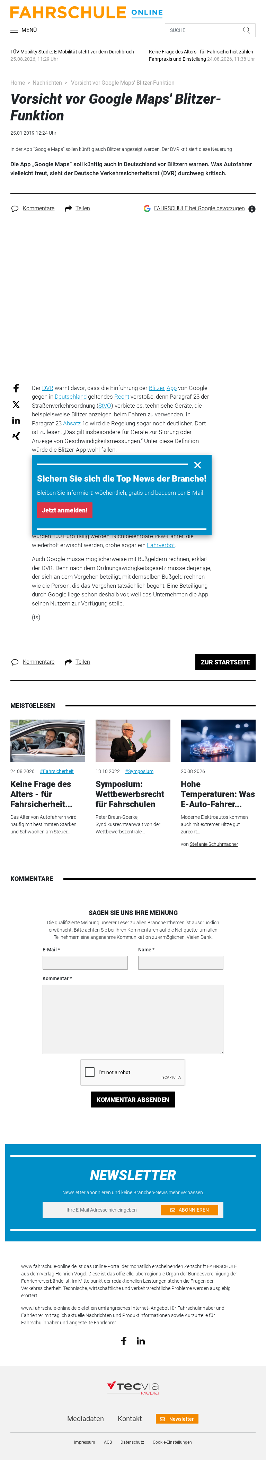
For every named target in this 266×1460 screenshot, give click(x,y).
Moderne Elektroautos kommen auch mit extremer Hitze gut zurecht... (214, 824)
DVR (47, 387)
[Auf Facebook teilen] (16, 387)
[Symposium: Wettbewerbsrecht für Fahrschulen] (133, 741)
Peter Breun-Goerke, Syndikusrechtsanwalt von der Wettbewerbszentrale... (128, 824)
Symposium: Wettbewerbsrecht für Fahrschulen (130, 794)
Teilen (83, 208)
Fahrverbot (161, 545)
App (172, 387)
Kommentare (38, 208)
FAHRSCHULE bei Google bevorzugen (199, 208)
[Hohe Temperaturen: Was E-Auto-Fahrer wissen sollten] (218, 741)
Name (144, 949)
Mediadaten (85, 1419)
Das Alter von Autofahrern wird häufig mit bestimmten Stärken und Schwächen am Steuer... (43, 824)
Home (17, 82)
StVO (104, 405)
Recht (121, 396)
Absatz (72, 423)
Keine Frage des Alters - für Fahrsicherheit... (41, 794)
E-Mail (50, 949)
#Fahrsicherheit (57, 771)
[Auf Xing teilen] (16, 435)
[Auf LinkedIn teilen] (16, 420)
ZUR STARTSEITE (225, 662)
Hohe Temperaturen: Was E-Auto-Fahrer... (218, 794)
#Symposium (139, 771)
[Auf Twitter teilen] (16, 404)
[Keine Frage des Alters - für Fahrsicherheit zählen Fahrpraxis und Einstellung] (47, 741)
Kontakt (130, 1419)
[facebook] (123, 1340)
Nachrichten (47, 82)
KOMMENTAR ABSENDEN (133, 1099)
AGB (108, 1442)
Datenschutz (132, 1442)
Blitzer (157, 387)
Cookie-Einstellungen (172, 1442)
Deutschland (71, 396)
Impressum (84, 1442)
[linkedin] (141, 1340)
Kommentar (56, 978)
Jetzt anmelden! (64, 510)
